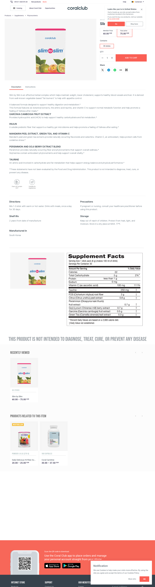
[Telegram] (108, 70)
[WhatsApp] (114, 70)
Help (124, 2)
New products (36, 2)
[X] (102, 70)
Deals (45, 2)
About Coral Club (35, 8)
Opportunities (50, 8)
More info (132, 579)
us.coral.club (114, 19)
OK (144, 579)
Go (116, 24)
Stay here (134, 24)
